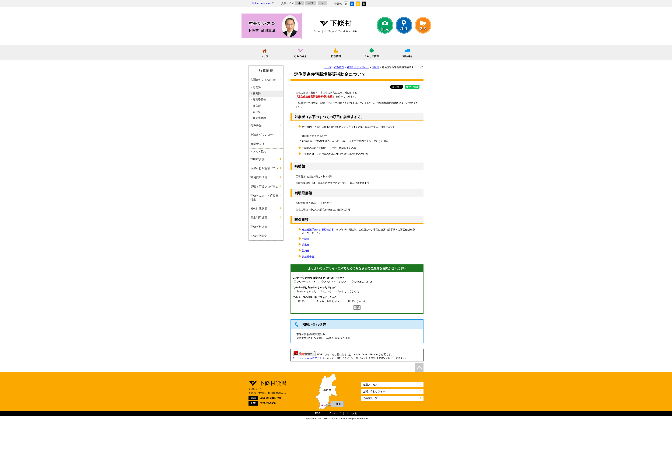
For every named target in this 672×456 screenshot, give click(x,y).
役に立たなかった (356, 301)
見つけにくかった (364, 281)
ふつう (327, 291)
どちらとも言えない (335, 281)
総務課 (257, 87)
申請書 (305, 238)
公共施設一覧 (370, 398)
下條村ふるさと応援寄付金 (264, 197)
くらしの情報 (371, 56)
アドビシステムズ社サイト (307, 357)
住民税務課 (259, 117)
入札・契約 (259, 151)
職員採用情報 (258, 177)
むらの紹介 (300, 56)
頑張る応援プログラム (264, 186)
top (419, 367)
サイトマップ (333, 413)
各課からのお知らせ (358, 67)
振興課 (375, 67)
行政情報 (336, 56)
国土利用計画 (258, 217)
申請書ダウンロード (263, 134)
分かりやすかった (306, 291)
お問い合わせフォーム (375, 391)
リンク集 (352, 413)
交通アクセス (370, 384)
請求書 (305, 244)
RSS (317, 413)
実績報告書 (308, 256)
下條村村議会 (258, 226)
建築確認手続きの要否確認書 (318, 229)
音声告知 (256, 125)
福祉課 (257, 111)
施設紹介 (407, 56)
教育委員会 (259, 99)
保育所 (257, 105)
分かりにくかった (349, 291)
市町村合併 (257, 159)
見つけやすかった (306, 281)
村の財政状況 (258, 208)
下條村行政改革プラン (264, 168)
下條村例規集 (258, 235)
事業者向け (257, 143)
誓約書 (305, 250)
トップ (264, 56)
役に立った (303, 301)
